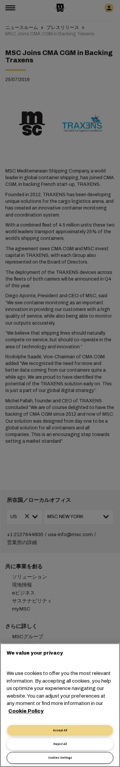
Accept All (60, 730)
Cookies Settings (60, 757)
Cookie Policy (26, 711)
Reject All (60, 744)
